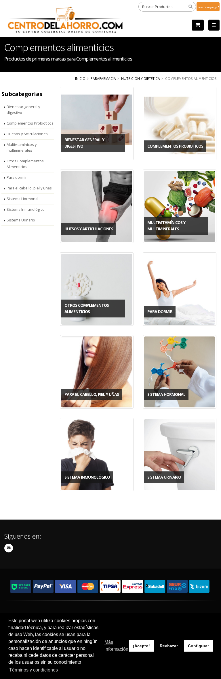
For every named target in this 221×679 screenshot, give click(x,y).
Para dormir (17, 177)
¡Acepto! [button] (141, 646)
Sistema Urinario (21, 220)
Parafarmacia (103, 78)
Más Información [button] (116, 646)
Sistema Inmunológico (26, 209)
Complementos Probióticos (30, 123)
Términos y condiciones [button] (33, 669)
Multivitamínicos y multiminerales (22, 147)
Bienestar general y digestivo (23, 109)
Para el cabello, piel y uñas (29, 188)
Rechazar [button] (169, 646)
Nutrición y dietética (140, 78)
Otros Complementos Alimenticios (25, 164)
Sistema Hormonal (22, 198)
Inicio (80, 78)
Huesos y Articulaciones (27, 133)
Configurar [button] (198, 646)
